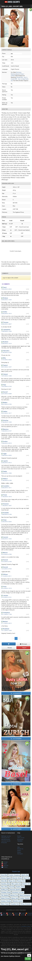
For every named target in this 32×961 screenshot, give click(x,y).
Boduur (19, 852)
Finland (5, 867)
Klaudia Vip (20, 849)
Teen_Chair (4, 886)
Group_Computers (26, 904)
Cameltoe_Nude (5, 884)
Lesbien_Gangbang (14, 875)
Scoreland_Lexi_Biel (18, 892)
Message (24, 644)
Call (28, 959)
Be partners (20, 839)
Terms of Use (20, 837)
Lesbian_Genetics (25, 898)
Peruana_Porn (21, 881)
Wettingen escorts (6, 836)
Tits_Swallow (5, 895)
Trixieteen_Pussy (6, 892)
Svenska (29, 915)
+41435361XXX (16, 784)
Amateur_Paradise (6, 901)
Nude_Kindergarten (25, 895)
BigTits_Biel (25, 875)
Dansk (10, 913)
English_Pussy (20, 886)
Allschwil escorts (5, 839)
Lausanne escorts (5, 841)
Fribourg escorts (5, 837)
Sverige (6, 862)
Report (24, 648)
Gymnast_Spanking (15, 889)
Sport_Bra (27, 878)
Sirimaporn (20, 854)
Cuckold (18, 77)
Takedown (19, 841)
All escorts (4, 842)
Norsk (16, 915)
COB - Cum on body (19, 79)
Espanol (29, 913)
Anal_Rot (11, 886)
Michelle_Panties (17, 901)
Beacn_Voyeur (5, 904)
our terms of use (25, 926)
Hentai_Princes (5, 898)
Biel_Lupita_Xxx (16, 884)
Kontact (19, 836)
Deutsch (16, 913)
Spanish (18, 74)
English (23, 913)
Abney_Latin (14, 898)
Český (4, 913)
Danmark (6, 865)
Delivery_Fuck (14, 895)
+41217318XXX (16, 829)
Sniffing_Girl (4, 889)
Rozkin (19, 850)
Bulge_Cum (12, 881)
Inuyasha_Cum (15, 904)
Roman (22, 915)
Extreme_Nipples (6, 878)
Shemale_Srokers (17, 878)
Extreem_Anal (26, 884)
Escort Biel (4, 875)
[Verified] (16, 27)
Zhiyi (18, 847)
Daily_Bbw (4, 881)
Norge (5, 863)
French (10, 915)
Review (9, 648)
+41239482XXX (16, 693)
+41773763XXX (16, 738)
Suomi (4, 915)
